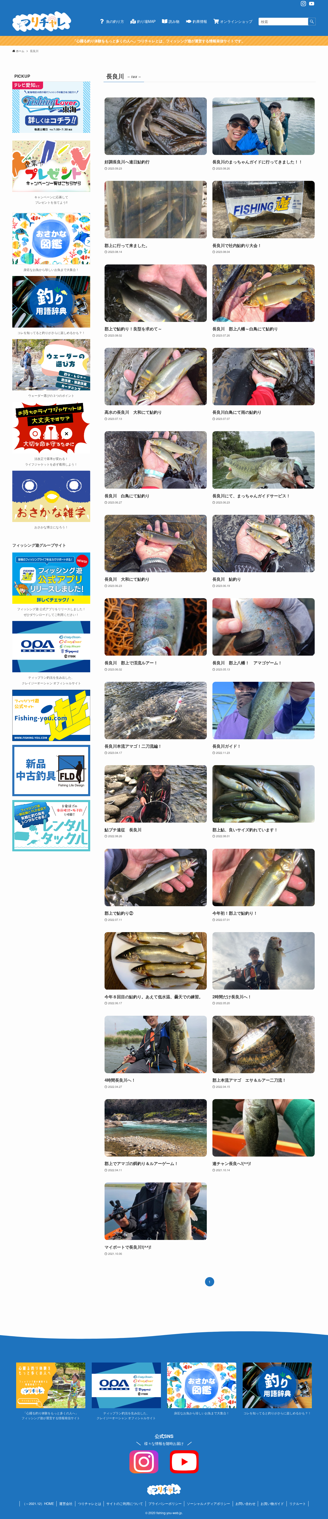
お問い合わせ (245, 1503)
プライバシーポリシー (165, 1503)
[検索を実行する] (312, 21)
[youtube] (312, 3)
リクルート (297, 1503)
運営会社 (66, 1503)
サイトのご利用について (124, 1503)
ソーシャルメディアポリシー (208, 1503)
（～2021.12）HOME (38, 1503)
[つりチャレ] (41, 21)
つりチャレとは (89, 1503)
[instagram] (303, 3)
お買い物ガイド (272, 1503)
